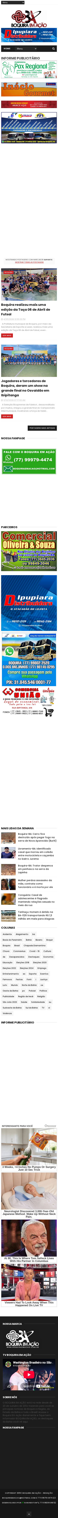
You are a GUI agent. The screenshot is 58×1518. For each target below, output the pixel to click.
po (23, 990)
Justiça (43, 979)
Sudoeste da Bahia (12, 1007)
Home (7, 48)
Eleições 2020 (40, 962)
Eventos (44, 973)
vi (49, 1007)
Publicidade (8, 996)
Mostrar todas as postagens (29, 262)
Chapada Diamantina (34, 945)
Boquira (8, 272)
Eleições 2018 (22, 962)
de (4, 956)
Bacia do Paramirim (12, 939)
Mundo (14, 985)
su (50, 1002)
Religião (41, 996)
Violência (7, 1013)
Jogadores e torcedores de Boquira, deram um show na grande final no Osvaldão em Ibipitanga (25, 388)
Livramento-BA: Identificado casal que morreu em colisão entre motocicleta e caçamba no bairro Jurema (36, 853)
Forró (29, 979)
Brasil (17, 945)
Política (43, 990)
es (24, 973)
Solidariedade (38, 1002)
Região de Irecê (25, 996)
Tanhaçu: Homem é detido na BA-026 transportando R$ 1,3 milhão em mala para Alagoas (36, 915)
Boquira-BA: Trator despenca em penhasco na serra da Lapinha (35, 869)
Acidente (7, 934)
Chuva (6, 951)
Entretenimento (11, 973)
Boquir (49, 939)
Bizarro (39, 939)
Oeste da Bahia (10, 990)
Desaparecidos (16, 956)
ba (33, 934)
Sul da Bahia (32, 1007)
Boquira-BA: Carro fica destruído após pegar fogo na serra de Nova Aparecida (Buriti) (37, 837)
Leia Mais (7, 335)
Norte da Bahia (29, 985)
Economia (48, 956)
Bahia (29, 939)
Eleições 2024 (27, 968)
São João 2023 (10, 1002)
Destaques (33, 956)
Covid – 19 (34, 951)
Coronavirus (19, 951)
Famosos (7, 979)
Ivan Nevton (30, 1502)
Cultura (47, 951)
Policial (32, 990)
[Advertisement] (29, 176)
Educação (7, 962)
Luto (5, 985)
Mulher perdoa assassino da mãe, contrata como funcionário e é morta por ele (35, 884)
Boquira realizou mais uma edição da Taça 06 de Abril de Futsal (25, 309)
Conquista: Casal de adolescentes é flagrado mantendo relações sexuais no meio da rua (36, 900)
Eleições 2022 (9, 968)
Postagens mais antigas (42, 428)
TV (43, 1007)
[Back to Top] (29, 1514)
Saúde (24, 1002)
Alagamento (22, 934)
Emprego (42, 968)
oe (42, 985)
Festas (19, 979)
